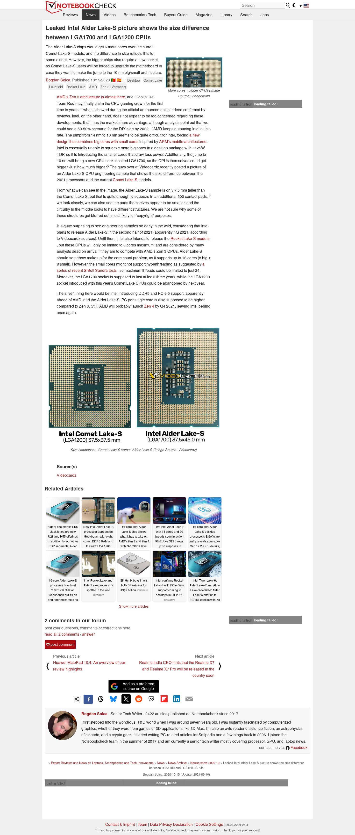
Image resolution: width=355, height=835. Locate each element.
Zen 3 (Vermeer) (113, 86)
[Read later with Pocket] (151, 699)
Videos (110, 14)
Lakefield (56, 86)
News (91, 14)
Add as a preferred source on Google (138, 686)
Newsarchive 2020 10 (205, 762)
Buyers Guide (176, 14)
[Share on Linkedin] (176, 699)
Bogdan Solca (58, 80)
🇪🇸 (119, 80)
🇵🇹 (113, 80)
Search (246, 14)
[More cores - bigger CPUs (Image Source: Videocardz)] (194, 65)
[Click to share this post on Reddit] (138, 699)
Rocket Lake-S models (189, 238)
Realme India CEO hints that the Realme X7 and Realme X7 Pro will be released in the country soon (176, 669)
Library (226, 14)
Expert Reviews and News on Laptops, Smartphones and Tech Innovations (102, 762)
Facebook (298, 747)
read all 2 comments (62, 634)
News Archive (177, 762)
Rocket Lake (75, 86)
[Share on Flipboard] (164, 699)
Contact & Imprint (120, 824)
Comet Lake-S (125, 179)
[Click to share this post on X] (126, 699)
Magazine (204, 14)
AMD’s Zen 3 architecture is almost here (91, 97)
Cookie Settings (209, 824)
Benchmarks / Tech (140, 14)
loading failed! (241, 104)
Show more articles (134, 606)
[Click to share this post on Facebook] (88, 699)
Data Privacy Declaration (171, 824)
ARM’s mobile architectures (182, 141)
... (123, 80)
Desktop (133, 80)
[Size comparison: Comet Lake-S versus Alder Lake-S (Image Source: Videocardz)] (134, 383)
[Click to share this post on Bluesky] (113, 699)
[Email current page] (189, 699)
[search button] (288, 5)
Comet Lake (152, 80)
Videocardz (66, 475)
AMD (93, 86)
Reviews (70, 14)
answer (88, 634)
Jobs (265, 14)
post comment (62, 644)
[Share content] (77, 699)
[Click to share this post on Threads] (100, 699)
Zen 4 (149, 306)
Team (142, 824)
